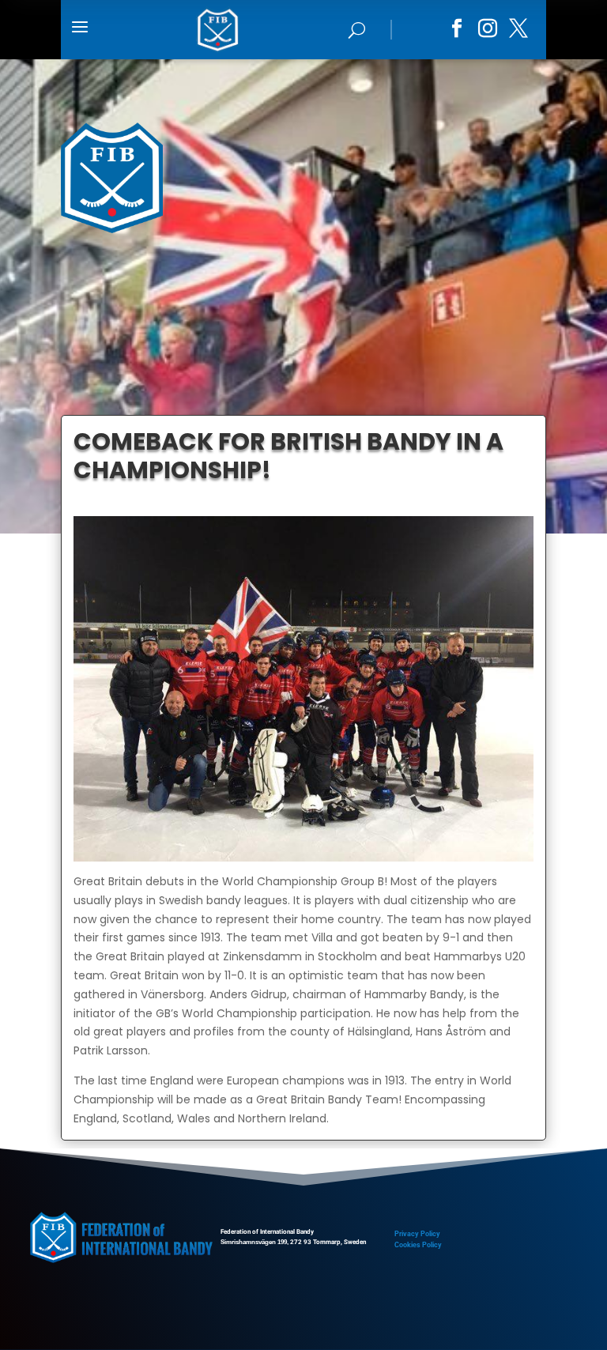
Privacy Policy (417, 1234)
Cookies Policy (418, 1245)
